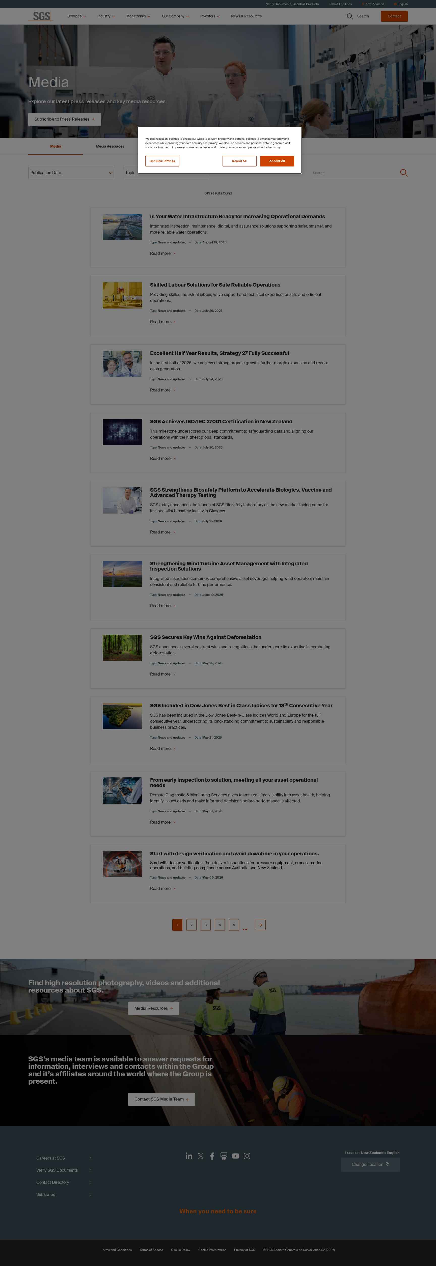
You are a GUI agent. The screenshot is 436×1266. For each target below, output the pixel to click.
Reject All (239, 161)
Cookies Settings (162, 161)
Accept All (277, 161)
